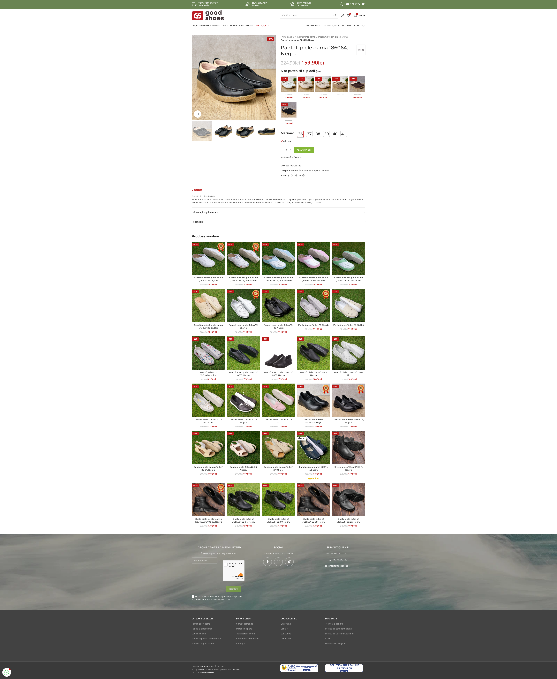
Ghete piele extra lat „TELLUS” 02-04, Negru (243, 520)
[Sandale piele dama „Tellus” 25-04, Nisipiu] (208, 447)
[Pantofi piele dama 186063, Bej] (306, 84)
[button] (195, 131)
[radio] (300, 134)
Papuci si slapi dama (202, 628)
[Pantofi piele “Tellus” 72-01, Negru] (243, 400)
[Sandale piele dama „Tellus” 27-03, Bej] (278, 447)
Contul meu (286, 638)
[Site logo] (208, 15)
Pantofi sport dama (201, 623)
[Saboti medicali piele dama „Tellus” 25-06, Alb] (208, 258)
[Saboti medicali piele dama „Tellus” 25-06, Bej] (208, 305)
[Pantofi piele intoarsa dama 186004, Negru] (288, 110)
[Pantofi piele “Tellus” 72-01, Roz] (278, 400)
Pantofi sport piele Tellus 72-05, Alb (243, 326)
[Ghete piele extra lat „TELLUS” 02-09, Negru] (313, 499)
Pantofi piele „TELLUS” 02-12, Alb (348, 374)
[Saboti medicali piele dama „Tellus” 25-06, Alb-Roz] (313, 258)
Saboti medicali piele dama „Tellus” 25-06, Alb (208, 279)
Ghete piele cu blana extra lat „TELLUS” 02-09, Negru (208, 520)
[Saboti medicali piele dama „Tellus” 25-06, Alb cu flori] (243, 258)
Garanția (240, 643)
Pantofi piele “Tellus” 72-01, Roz (278, 421)
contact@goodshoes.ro (339, 565)
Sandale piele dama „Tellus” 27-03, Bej (278, 468)
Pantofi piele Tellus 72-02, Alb (313, 325)
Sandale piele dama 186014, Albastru (313, 468)
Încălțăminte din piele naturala (333, 36)
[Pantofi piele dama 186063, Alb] (288, 84)
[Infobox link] (352, 4)
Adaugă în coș (304, 150)
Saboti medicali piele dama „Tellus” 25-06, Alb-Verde (348, 279)
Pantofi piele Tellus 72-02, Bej (348, 325)
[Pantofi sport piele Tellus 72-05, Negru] (278, 305)
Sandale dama (199, 633)
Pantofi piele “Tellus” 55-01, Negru (313, 374)
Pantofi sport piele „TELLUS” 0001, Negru (243, 374)
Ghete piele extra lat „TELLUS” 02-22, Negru (348, 520)
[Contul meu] (343, 15)
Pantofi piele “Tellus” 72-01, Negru (243, 421)
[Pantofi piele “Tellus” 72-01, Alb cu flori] (208, 400)
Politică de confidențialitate (218, 599)
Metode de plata (244, 628)
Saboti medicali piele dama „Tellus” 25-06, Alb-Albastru (278, 279)
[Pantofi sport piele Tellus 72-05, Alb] (243, 305)
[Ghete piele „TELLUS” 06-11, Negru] (348, 447)
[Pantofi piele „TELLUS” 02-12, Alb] (348, 353)
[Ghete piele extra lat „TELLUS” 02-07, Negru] (278, 499)
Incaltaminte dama (306, 36)
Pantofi (294, 170)
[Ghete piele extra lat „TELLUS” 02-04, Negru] (243, 499)
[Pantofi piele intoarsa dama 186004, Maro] (357, 84)
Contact (284, 628)
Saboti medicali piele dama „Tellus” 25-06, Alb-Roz (313, 279)
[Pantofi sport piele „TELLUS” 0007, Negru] (278, 353)
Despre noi (286, 623)
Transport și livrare (245, 633)
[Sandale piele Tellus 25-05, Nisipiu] (243, 447)
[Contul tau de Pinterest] (296, 176)
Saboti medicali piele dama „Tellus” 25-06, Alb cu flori (243, 279)
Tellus (361, 49)
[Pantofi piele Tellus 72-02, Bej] (348, 305)
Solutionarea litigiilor (335, 643)
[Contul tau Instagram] (278, 561)
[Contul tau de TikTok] (289, 561)
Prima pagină (287, 36)
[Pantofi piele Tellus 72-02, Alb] (313, 305)
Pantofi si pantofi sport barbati (206, 638)
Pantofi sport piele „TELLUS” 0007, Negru (278, 374)
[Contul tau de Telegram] (303, 176)
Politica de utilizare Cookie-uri (339, 633)
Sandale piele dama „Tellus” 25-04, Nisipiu (208, 468)
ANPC (328, 638)
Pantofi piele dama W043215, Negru (348, 421)
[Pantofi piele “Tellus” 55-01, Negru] (313, 353)
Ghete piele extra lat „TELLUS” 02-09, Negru (313, 520)
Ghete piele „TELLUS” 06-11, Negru (348, 468)
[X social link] (292, 176)
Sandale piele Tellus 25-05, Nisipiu (243, 468)
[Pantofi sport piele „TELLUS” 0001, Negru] (243, 353)
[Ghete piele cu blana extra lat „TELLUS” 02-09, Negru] (208, 499)
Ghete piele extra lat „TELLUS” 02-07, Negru (278, 520)
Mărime (287, 133)
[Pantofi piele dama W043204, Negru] (313, 400)
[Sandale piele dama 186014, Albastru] (313, 447)
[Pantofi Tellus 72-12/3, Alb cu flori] (208, 353)
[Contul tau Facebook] (289, 176)
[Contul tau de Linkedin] (300, 176)
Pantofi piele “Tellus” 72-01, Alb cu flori (208, 421)
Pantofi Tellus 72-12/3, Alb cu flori (208, 374)
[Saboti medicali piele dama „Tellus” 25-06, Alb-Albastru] (278, 258)
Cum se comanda (244, 623)
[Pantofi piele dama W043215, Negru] (348, 400)
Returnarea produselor (247, 638)
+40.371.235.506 (339, 559)
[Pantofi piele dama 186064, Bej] (323, 84)
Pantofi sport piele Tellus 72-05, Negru (278, 326)
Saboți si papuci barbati (203, 643)
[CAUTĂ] (335, 15)
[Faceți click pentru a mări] (197, 114)
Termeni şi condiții (334, 623)
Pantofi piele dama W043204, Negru (313, 421)
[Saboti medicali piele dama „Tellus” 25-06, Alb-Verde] (348, 258)
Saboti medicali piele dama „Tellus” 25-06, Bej (208, 326)
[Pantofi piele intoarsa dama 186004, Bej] (340, 84)
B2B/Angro (286, 633)
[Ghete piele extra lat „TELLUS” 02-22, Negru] (348, 499)
